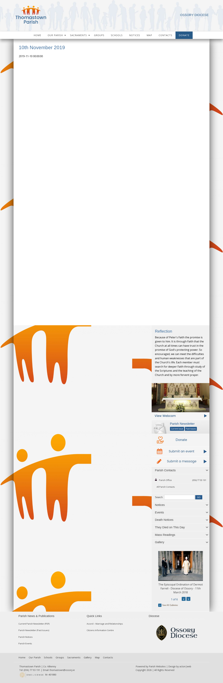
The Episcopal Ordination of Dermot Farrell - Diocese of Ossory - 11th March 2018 (180, 588)
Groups (99, 35)
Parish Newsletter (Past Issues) (33, 630)
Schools (117, 35)
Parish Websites (157, 666)
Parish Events (25, 643)
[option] (180, 572)
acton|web (185, 666)
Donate (184, 35)
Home (37, 35)
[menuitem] (37, 35)
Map (149, 35)
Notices (134, 35)
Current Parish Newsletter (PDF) (33, 624)
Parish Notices (25, 637)
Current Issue (177, 428)
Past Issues (191, 428)
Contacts (165, 35)
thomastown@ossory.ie (62, 670)
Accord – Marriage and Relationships (105, 624)
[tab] (180, 470)
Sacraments (78, 35)
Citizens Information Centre (100, 630)
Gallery (88, 657)
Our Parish (55, 35)
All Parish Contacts (166, 486)
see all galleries (170, 605)
